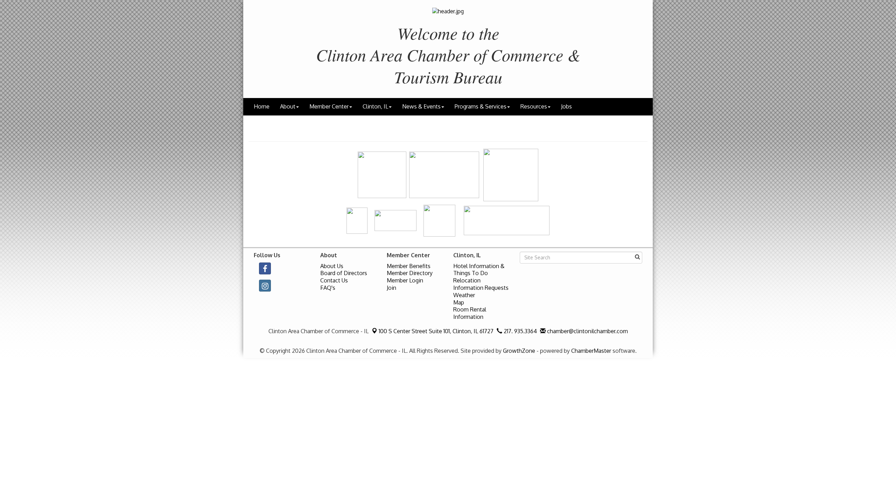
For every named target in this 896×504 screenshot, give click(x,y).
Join (391, 287)
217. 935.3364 (519, 331)
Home (262, 106)
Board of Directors (343, 273)
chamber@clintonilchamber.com (587, 331)
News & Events (421, 106)
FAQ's (327, 287)
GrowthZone (519, 350)
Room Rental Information (469, 313)
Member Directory (410, 273)
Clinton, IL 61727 (436, 331)
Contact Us (334, 280)
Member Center (329, 106)
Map (458, 302)
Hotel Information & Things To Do (478, 269)
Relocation (467, 280)
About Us (331, 266)
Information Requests (481, 287)
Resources (533, 106)
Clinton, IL (375, 106)
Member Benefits (408, 266)
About (287, 106)
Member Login (405, 280)
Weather (464, 295)
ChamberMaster (591, 350)
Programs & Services (480, 106)
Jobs (566, 106)
